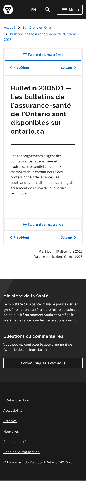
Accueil (9, 27)
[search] (48, 10)
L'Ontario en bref (16, 400)
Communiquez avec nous (43, 363)
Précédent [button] (21, 67)
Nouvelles (11, 431)
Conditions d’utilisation (21, 452)
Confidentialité (14, 441)
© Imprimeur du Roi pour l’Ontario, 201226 (37, 462)
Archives (10, 421)
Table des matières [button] (54, 56)
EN (33, 9)
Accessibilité (13, 410)
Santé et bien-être (37, 27)
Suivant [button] (66, 67)
